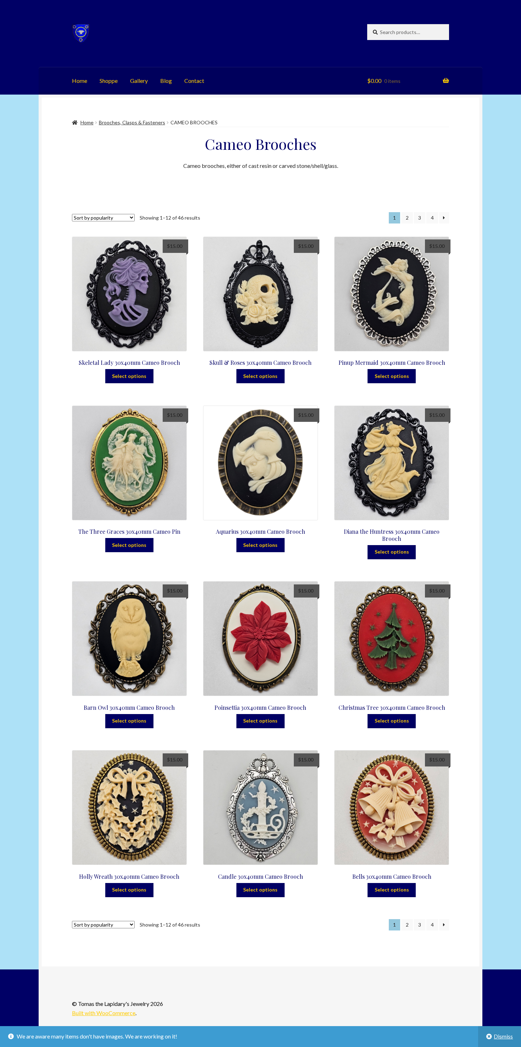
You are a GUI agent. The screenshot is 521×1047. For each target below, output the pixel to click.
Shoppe (109, 80)
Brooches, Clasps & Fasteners (132, 122)
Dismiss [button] (503, 1036)
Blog (166, 80)
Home (79, 80)
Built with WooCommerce (103, 1012)
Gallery (139, 80)
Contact (194, 80)
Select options (129, 376)
